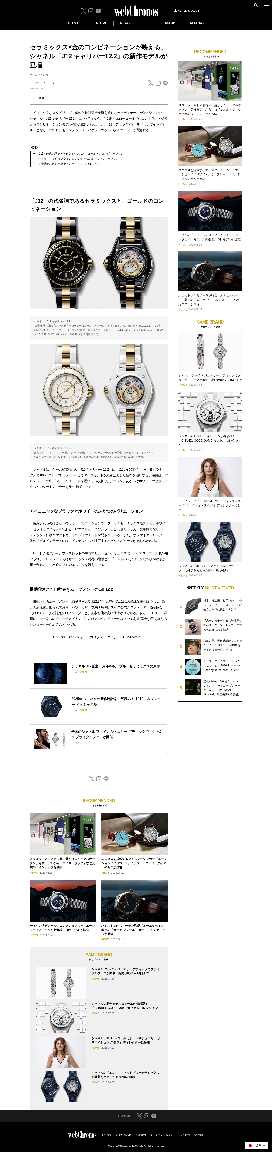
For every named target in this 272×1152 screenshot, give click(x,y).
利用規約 (141, 1135)
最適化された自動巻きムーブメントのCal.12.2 (69, 163)
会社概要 (107, 1135)
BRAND (169, 23)
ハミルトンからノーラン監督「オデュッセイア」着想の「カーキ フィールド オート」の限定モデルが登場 (134, 930)
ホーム (33, 74)
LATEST (72, 23)
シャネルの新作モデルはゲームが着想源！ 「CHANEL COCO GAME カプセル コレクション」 (209, 440)
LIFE (146, 23)
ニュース (49, 83)
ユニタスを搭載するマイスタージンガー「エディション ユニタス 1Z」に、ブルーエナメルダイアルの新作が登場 (134, 863)
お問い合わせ (123, 1135)
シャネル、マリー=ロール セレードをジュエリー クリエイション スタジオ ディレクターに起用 (209, 505)
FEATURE (99, 23)
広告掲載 (185, 1135)
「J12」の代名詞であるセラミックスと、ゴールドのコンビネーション (79, 153)
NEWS (125, 23)
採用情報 (199, 1135)
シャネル (39, 98)
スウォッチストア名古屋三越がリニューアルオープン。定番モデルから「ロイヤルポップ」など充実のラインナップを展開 (62, 863)
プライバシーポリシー (163, 1135)
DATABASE (197, 23)
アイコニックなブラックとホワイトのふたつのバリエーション (80, 158)
